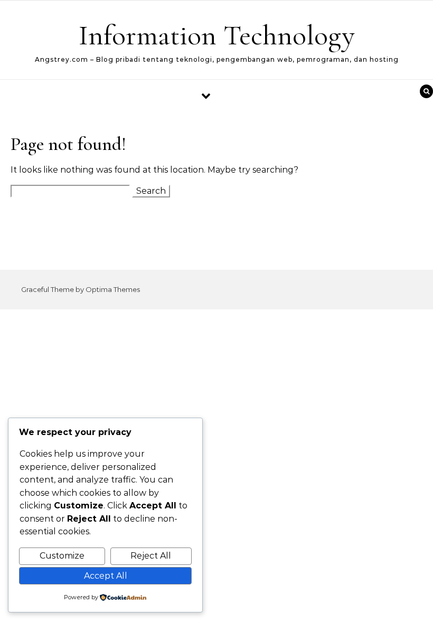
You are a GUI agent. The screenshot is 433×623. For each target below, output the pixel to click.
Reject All (150, 556)
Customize (62, 556)
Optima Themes (113, 289)
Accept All (105, 576)
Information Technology (217, 35)
